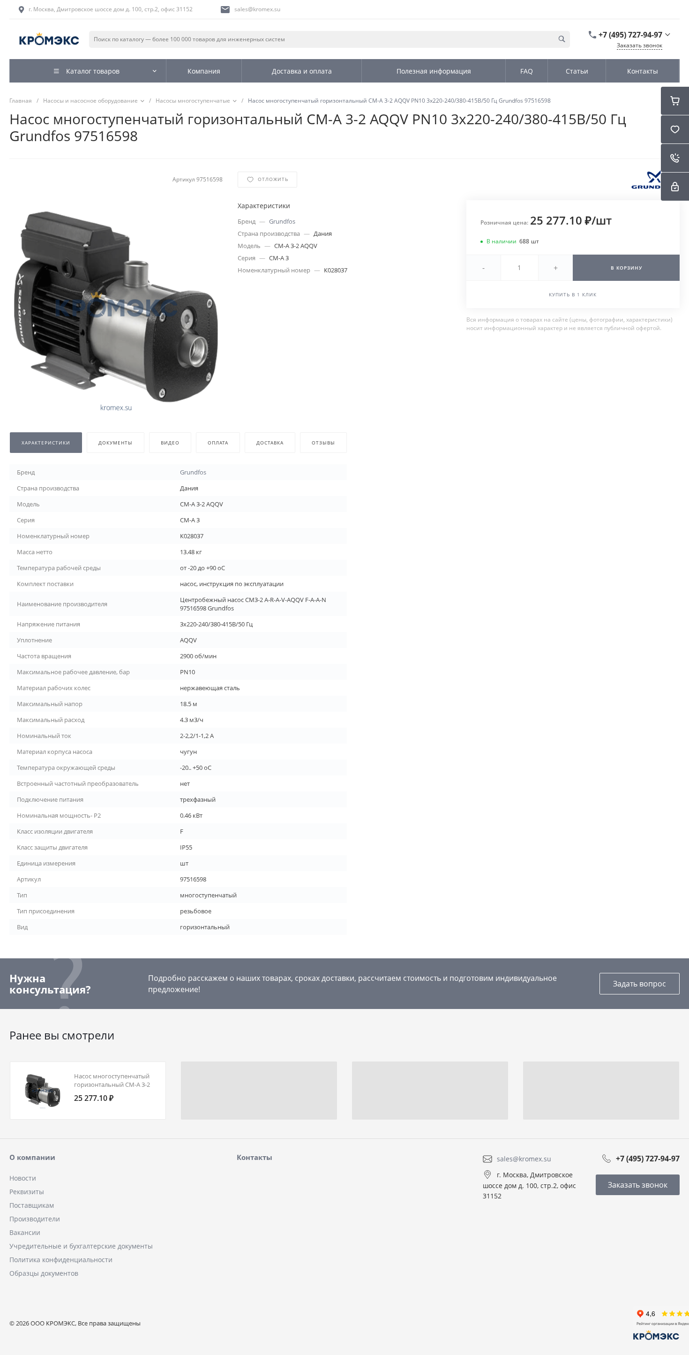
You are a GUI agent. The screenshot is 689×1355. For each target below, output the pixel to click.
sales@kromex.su (257, 9)
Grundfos (282, 221)
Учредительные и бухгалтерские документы (81, 1246)
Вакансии (24, 1232)
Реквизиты (26, 1191)
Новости (22, 1178)
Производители (34, 1218)
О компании (32, 1157)
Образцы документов (43, 1273)
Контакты (254, 1157)
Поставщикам (31, 1205)
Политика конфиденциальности (60, 1259)
